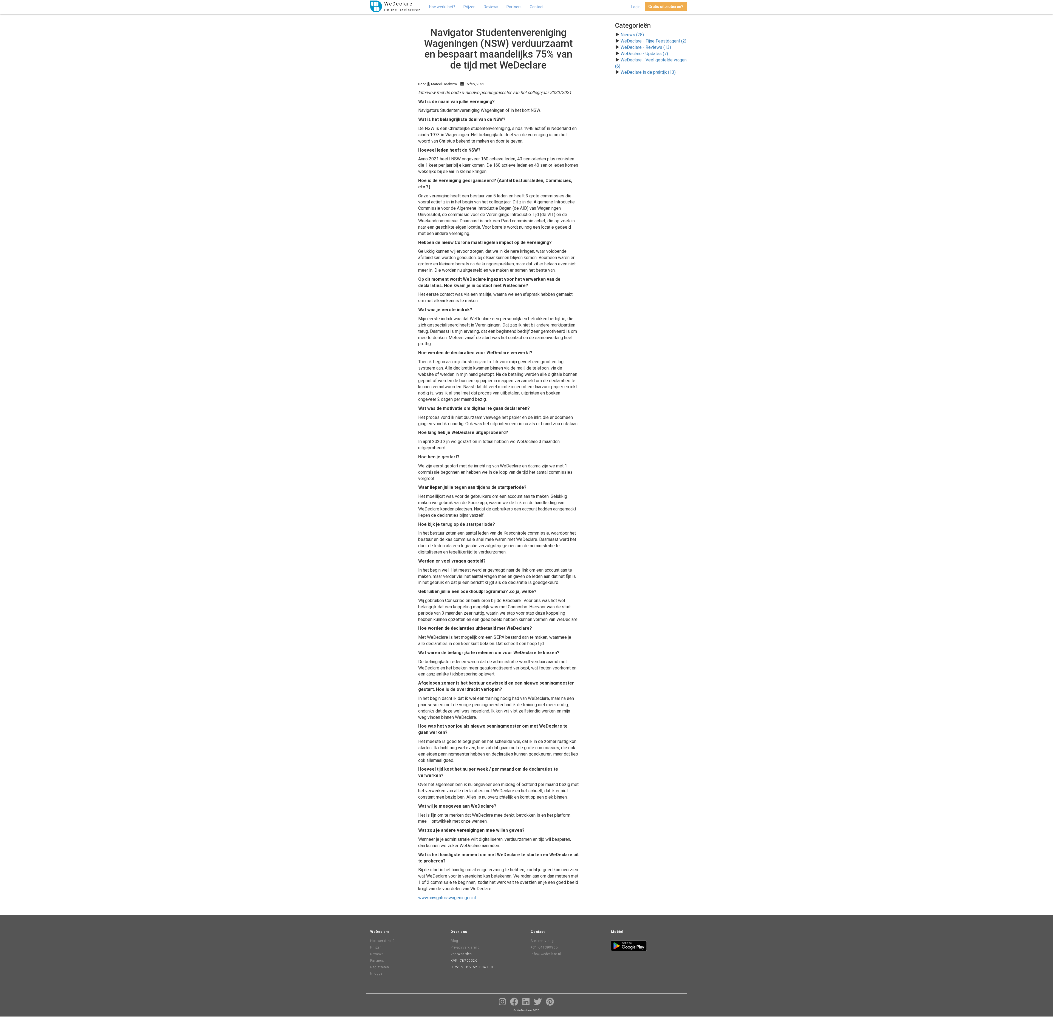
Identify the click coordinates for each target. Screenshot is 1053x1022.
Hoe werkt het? (442, 7)
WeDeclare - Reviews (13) (646, 47)
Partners (514, 7)
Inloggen (377, 973)
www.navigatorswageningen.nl (447, 897)
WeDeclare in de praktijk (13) (648, 72)
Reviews (491, 7)
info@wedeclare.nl (546, 954)
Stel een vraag (542, 941)
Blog (454, 941)
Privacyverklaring (465, 947)
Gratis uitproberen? (665, 6)
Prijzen (469, 7)
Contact (537, 7)
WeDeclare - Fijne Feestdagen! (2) (653, 41)
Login (636, 7)
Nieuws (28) (632, 34)
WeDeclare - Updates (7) (644, 53)
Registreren (379, 967)
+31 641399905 (544, 947)
